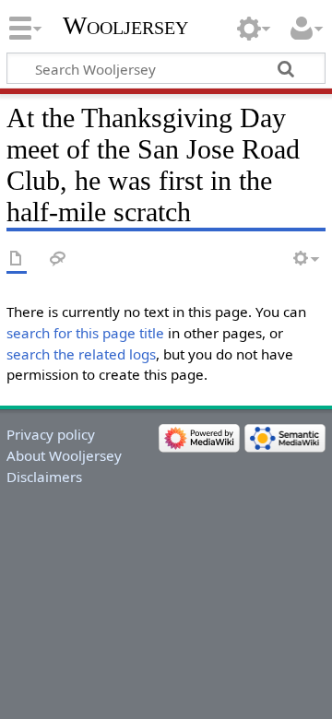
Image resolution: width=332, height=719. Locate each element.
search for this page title (85, 333)
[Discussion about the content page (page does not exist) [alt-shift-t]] (58, 259)
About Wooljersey (64, 455)
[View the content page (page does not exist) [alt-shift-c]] (16, 259)
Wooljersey (125, 25)
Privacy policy (50, 434)
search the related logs (81, 354)
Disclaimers (44, 476)
